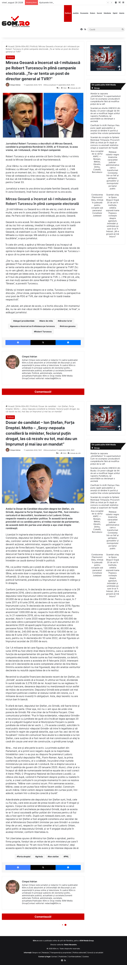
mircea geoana (68, 326)
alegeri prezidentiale (24, 321)
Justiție (76, 13)
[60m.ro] (16, 21)
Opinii (115, 13)
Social (99, 13)
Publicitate (63, 957)
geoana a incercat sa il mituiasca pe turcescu (33, 326)
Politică (68, 13)
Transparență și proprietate (60, 953)
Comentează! (43, 391)
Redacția (45, 953)
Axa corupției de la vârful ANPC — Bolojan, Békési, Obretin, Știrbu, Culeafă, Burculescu (97, 161)
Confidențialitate (74, 957)
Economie (84, 13)
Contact (54, 957)
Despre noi (36, 953)
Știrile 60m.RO (22, 46)
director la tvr (65, 321)
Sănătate (107, 13)
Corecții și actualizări (95, 953)
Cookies (86, 957)
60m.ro (56, 949)
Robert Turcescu (43, 331)
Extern (92, 13)
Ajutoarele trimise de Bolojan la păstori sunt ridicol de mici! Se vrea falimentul (75, 2)
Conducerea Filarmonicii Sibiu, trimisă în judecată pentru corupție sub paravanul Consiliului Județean (97, 205)
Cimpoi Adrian (15, 85)
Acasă (11, 46)
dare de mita (47, 321)
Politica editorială (79, 953)
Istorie (121, 13)
